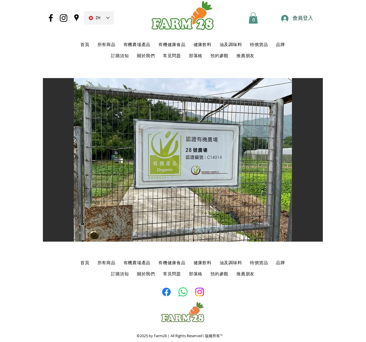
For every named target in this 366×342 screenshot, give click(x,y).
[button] (253, 17)
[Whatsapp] (183, 292)
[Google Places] (76, 18)
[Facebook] (51, 18)
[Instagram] (64, 18)
